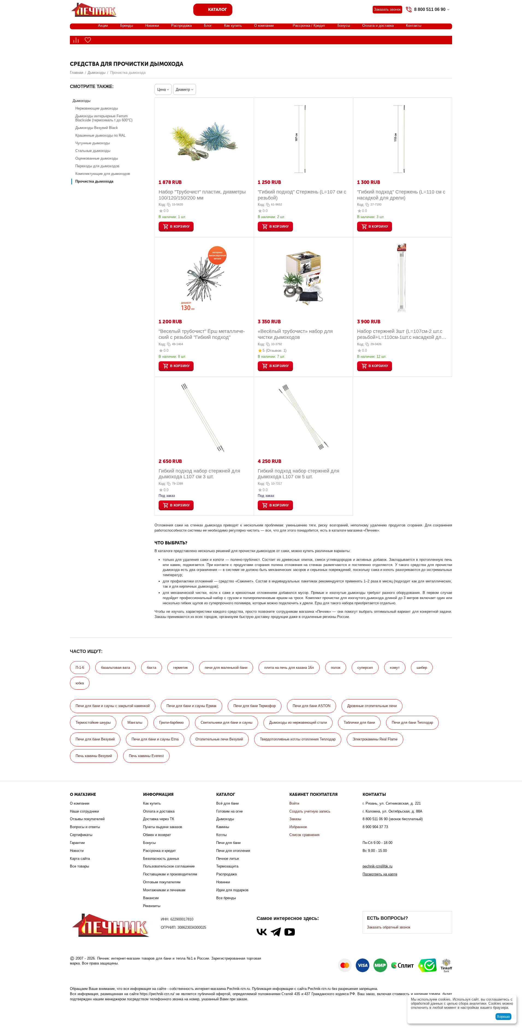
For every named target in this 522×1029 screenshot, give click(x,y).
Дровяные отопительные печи (372, 706)
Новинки (152, 26)
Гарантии (77, 843)
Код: (162, 205)
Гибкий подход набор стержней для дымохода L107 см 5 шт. (298, 474)
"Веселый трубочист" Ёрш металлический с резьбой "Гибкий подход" (202, 334)
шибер (422, 668)
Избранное (298, 827)
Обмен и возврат (157, 835)
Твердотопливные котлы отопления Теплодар (298, 739)
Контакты (413, 26)
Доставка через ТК (158, 819)
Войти (294, 803)
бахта (151, 668)
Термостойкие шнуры (93, 722)
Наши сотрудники (84, 811)
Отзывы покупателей (87, 819)
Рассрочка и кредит (159, 851)
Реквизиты (151, 906)
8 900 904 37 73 (375, 827)
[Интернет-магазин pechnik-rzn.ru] (95, 9)
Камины (222, 827)
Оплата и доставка (378, 26)
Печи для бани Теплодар (412, 722)
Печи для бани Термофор (254, 706)
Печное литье (227, 859)
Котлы (221, 835)
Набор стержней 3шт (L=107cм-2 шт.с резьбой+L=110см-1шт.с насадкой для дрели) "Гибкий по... (400, 334)
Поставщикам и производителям (170, 874)
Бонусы (343, 26)
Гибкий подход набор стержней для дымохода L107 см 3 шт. (199, 474)
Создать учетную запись (309, 811)
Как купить (233, 26)
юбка (80, 683)
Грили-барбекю (171, 722)
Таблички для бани (359, 722)
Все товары (79, 866)
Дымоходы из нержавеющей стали (298, 722)
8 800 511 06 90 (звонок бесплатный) (393, 819)
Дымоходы (225, 819)
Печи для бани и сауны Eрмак (191, 706)
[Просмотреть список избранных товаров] (88, 40)
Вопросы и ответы (85, 827)
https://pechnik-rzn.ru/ (157, 994)
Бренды (126, 26)
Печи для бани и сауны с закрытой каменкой (113, 706)
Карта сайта (80, 859)
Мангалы (134, 722)
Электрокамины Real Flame (375, 739)
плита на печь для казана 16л (289, 668)
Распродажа (181, 26)
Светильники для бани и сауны (226, 722)
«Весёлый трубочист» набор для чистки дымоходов (295, 334)
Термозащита (227, 866)
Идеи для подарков (232, 890)
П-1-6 (80, 668)
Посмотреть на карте (380, 874)
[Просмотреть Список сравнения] (76, 40)
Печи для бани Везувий (95, 739)
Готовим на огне (229, 811)
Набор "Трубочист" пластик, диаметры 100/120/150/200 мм (202, 195)
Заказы (295, 819)
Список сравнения (304, 835)
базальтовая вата (115, 668)
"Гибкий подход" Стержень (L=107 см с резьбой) (302, 195)
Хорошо (503, 1017)
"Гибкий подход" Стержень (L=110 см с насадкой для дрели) (401, 195)
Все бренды (226, 898)
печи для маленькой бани (226, 668)
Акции (103, 26)
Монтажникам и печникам (164, 890)
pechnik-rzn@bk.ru (377, 866)
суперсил (365, 668)
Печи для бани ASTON (311, 706)
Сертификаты (81, 835)
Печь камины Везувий (94, 756)
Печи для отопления (233, 851)
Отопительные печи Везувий (219, 739)
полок (335, 668)
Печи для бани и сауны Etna (155, 739)
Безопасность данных (161, 859)
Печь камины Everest (146, 756)
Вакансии (151, 898)
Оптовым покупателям (161, 882)
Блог (208, 26)
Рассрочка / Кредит (309, 26)
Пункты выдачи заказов (162, 827)
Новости (77, 851)
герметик (180, 668)
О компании (264, 26)
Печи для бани (228, 843)
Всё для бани (227, 803)
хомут (395, 668)
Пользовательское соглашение (169, 866)
